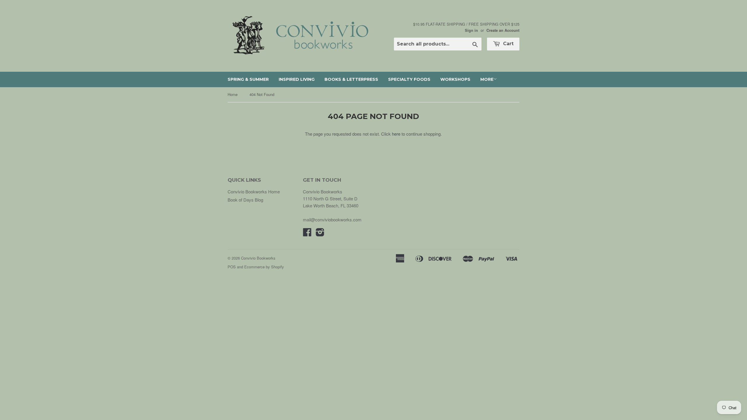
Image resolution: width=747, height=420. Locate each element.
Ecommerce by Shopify (264, 267)
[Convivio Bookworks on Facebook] (307, 234)
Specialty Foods (409, 79)
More (486, 79)
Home (233, 94)
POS (232, 267)
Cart (508, 43)
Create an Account (502, 30)
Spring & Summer (248, 79)
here (396, 134)
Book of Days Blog (245, 200)
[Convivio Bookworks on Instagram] (320, 234)
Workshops (455, 79)
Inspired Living (297, 79)
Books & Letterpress (351, 79)
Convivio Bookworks (258, 258)
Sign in (471, 30)
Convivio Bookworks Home (254, 191)
